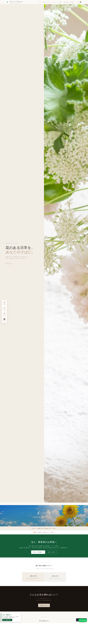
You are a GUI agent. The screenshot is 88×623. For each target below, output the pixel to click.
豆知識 (60, 2)
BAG (79, 2)
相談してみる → (44, 605)
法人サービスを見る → (38, 552)
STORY (39, 2)
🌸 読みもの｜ (44, 528)
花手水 (44, 2)
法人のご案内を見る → (7, 620)
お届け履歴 (66, 2)
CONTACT (55, 2)
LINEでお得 (82, 620)
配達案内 (72, 2)
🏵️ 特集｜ (44, 532)
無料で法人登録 (51, 552)
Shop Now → (9, 263)
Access (49, 2)
